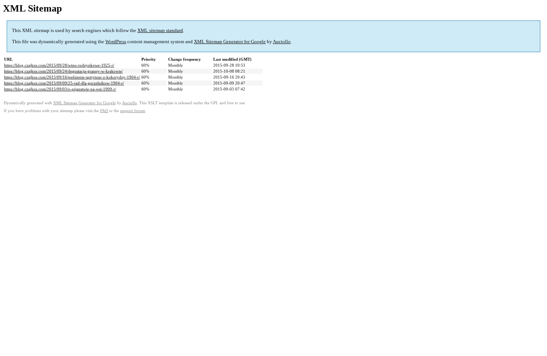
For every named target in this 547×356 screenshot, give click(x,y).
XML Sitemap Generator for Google (230, 41)
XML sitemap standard (160, 30)
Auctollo (282, 41)
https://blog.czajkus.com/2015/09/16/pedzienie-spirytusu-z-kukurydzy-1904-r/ (72, 77)
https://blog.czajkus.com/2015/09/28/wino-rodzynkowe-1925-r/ (59, 65)
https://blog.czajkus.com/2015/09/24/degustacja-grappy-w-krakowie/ (63, 71)
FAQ (104, 111)
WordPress (115, 41)
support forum (132, 111)
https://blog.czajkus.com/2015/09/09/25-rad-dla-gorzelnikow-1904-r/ (64, 83)
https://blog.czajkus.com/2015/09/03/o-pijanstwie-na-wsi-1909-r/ (60, 89)
